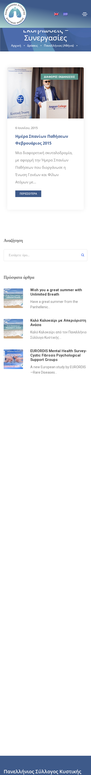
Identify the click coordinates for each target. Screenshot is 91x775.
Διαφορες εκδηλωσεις (59, 77)
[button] (28, 193)
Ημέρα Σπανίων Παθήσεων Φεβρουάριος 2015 (41, 140)
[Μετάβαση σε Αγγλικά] (56, 14)
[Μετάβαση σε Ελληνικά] (65, 14)
